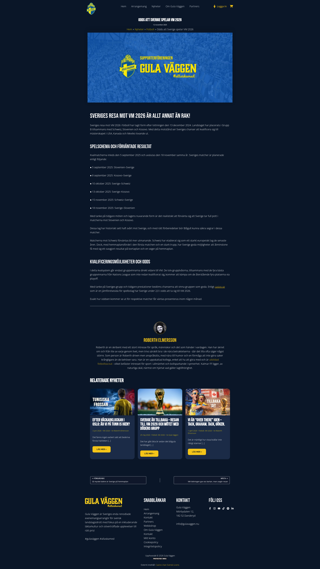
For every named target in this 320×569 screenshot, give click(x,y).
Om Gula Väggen (153, 530)
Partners (149, 521)
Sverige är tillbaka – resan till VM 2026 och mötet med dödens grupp (159, 424)
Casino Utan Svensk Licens (167, 565)
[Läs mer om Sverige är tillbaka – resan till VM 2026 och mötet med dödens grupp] (160, 402)
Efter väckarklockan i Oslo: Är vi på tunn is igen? (111, 422)
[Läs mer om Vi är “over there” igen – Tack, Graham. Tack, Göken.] (207, 402)
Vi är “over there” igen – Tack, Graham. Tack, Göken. (206, 422)
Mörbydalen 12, (185, 511)
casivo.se (220, 286)
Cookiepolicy (151, 542)
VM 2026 (106, 430)
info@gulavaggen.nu (187, 524)
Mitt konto (150, 538)
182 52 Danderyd (186, 515)
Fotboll (154, 435)
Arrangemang (151, 513)
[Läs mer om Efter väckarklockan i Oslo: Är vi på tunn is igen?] (112, 402)
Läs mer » (101, 449)
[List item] (210, 508)
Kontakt (148, 517)
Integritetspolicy (153, 546)
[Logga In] (219, 6)
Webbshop (150, 525)
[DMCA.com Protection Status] (160, 558)
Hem (146, 509)
